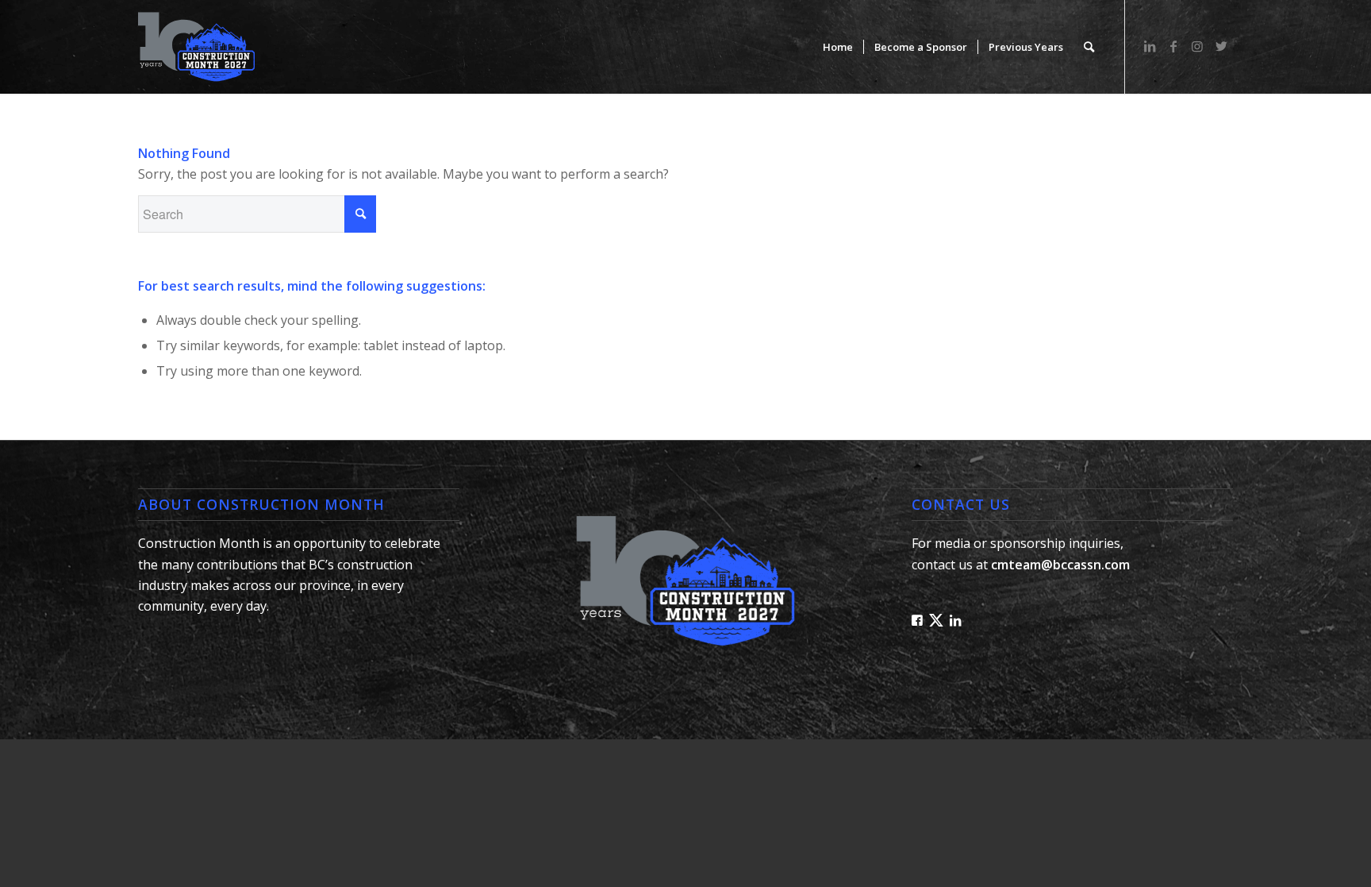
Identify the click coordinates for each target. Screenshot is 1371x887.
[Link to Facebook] (1173, 46)
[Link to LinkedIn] (1150, 46)
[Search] (1088, 47)
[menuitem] (837, 47)
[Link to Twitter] (1221, 46)
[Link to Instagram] (1197, 46)
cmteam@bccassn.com (1060, 564)
